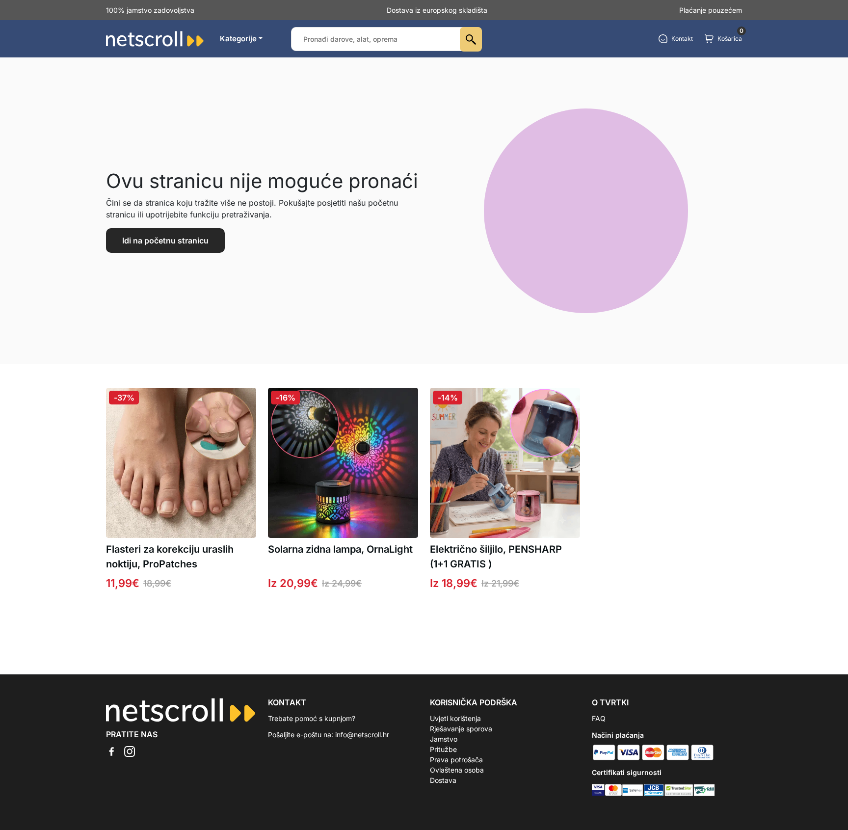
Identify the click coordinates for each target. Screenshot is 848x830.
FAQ (599, 718)
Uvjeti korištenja (455, 718)
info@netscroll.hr (362, 734)
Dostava (443, 780)
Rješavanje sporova (461, 728)
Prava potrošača (456, 759)
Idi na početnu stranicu (165, 240)
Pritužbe (443, 749)
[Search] (471, 39)
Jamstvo (443, 739)
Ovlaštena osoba (457, 770)
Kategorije (238, 38)
